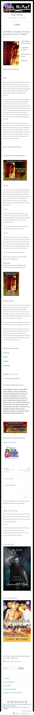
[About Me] (12, 702)
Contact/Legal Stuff (8, 682)
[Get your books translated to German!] (25, 702)
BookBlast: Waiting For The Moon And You (25, 470)
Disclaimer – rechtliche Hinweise (12, 692)
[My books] (15, 702)
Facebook (6, 352)
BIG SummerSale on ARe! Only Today (8, 470)
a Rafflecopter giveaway (10, 442)
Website (5, 361)
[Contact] (22, 702)
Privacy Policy (7, 685)
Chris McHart (17, 14)
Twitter (5, 357)
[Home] (8, 702)
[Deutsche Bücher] (18, 702)
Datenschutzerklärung (9, 689)
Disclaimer (6, 678)
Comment (25, 497)
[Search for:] (11, 668)
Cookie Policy (5, 708)
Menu (18, 24)
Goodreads (6, 365)
